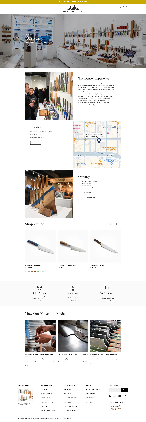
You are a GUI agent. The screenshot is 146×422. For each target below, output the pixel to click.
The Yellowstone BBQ (97, 265)
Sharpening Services (70, 406)
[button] (120, 7)
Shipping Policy (69, 393)
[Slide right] (118, 224)
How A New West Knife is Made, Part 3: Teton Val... (39, 355)
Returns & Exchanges (70, 397)
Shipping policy (59, 418)
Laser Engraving (91, 393)
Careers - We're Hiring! (48, 410)
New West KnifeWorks (27, 418)
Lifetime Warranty (46, 393)
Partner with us (45, 397)
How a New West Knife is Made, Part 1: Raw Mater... (103, 355)
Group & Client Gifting (93, 389)
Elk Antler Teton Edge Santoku (68, 265)
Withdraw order (69, 402)
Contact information (67, 418)
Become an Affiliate (70, 410)
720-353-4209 (37, 134)
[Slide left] (112, 224)
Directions (36, 142)
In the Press (44, 406)
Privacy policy (43, 418)
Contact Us (67, 389)
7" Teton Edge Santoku (33, 265)
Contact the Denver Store (88, 197)
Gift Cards (89, 402)
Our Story (44, 389)
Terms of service (51, 418)
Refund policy (36, 418)
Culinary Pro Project (47, 402)
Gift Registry (90, 397)
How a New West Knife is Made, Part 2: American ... (73, 355)
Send (124, 389)
